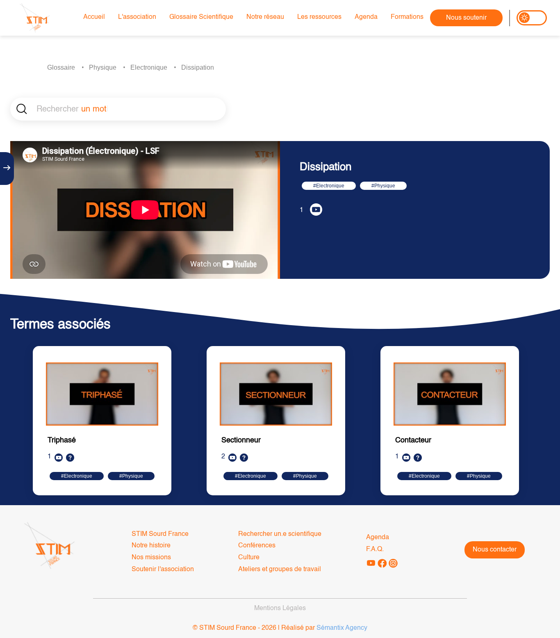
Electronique (148, 67)
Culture (249, 557)
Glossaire (61, 67)
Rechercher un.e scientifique (279, 534)
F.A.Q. (375, 549)
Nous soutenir (466, 18)
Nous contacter (495, 550)
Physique (102, 67)
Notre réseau (265, 17)
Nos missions (151, 557)
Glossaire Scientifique (201, 17)
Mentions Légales (280, 608)
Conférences (256, 545)
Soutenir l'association (163, 569)
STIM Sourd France (160, 534)
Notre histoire (151, 545)
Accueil (94, 17)
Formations (407, 17)
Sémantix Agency (341, 628)
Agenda (366, 17)
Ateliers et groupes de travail (279, 569)
